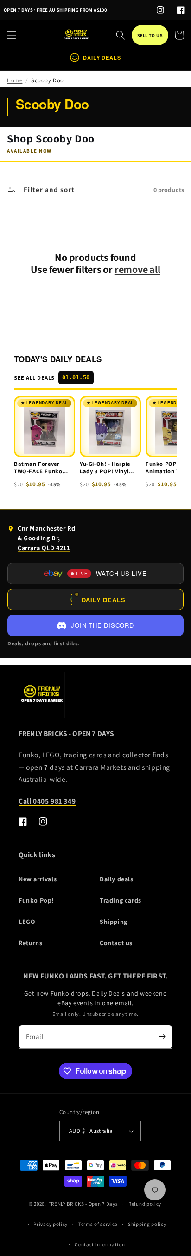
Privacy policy (50, 1224)
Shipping (113, 921)
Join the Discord (102, 625)
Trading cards (120, 900)
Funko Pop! (36, 900)
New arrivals (38, 879)
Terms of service (97, 1224)
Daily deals (117, 879)
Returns (30, 943)
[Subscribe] (162, 1037)
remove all (137, 269)
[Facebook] (181, 10)
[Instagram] (160, 10)
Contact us (116, 943)
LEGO (27, 921)
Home (14, 80)
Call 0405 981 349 (47, 800)
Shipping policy (147, 1224)
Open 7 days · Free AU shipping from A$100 (55, 9)
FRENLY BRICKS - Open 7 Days (83, 1203)
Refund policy (144, 1203)
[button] (11, 35)
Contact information (100, 1244)
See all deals (52, 378)
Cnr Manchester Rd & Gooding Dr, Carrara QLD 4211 (41, 540)
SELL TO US (150, 35)
